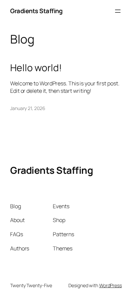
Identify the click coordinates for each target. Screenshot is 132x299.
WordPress (110, 285)
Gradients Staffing (36, 11)
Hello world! (36, 67)
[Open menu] (118, 11)
